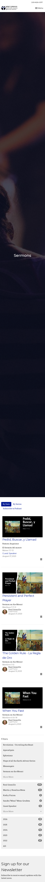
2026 (22, 819)
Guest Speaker (22, 806)
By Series (17, 504)
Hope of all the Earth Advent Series (19, 761)
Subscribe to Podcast (12, 509)
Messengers (8, 766)
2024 (22, 830)
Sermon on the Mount (13, 771)
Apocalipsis (8, 750)
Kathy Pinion (22, 795)
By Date (6, 504)
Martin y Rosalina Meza (22, 790)
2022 (22, 841)
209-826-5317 (37, 2)
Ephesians (8, 756)
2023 (22, 835)
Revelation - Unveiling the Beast (18, 745)
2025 (22, 825)
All (4, 846)
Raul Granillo (22, 785)
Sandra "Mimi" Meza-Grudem (22, 801)
